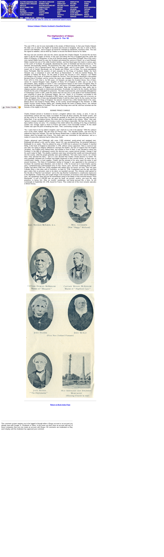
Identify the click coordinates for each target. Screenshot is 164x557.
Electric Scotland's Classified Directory (55, 26)
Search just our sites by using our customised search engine (48, 19)
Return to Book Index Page (60, 405)
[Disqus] (37, 461)
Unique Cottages (34, 26)
